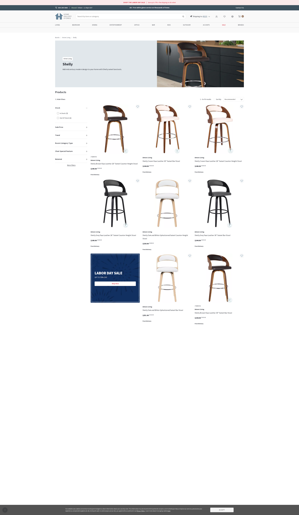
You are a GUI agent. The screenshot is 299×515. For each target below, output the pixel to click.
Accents (206, 25)
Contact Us (240, 8)
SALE (224, 25)
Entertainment (116, 25)
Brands (241, 25)
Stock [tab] (57, 108)
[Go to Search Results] (183, 16)
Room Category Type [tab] (64, 143)
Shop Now (115, 284)
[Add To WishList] (138, 106)
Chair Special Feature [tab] (64, 151)
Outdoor (187, 25)
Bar (153, 25)
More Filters (71, 165)
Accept (222, 510)
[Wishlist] (224, 16)
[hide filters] (60, 99)
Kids (169, 25)
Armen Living (66, 38)
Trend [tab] (57, 135)
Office (137, 25)
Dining (94, 25)
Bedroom (76, 25)
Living (57, 25)
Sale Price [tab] (59, 127)
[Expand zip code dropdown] (209, 16)
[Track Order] (232, 16)
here (169, 511)
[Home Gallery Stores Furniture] (63, 16)
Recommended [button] (230, 99)
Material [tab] (58, 159)
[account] (216, 16)
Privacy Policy (141, 511)
